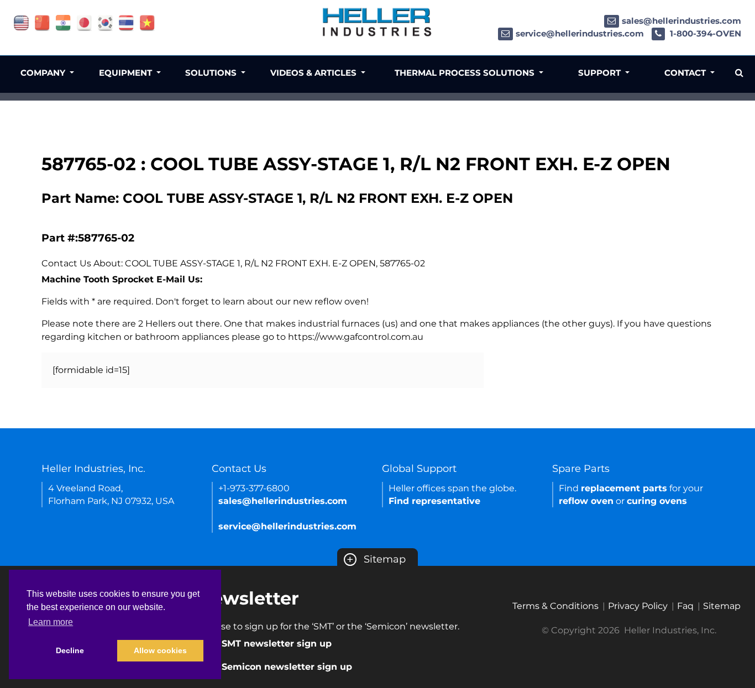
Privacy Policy (638, 606)
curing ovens (657, 501)
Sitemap (376, 559)
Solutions (212, 72)
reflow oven (586, 501)
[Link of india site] (63, 22)
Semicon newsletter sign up (287, 666)
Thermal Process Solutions (466, 72)
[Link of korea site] (105, 22)
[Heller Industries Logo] (377, 22)
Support (600, 72)
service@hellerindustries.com (580, 33)
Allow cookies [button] (160, 650)
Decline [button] (70, 650)
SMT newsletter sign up (277, 643)
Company (43, 72)
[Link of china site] (42, 22)
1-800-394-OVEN (704, 33)
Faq (685, 606)
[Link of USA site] (21, 22)
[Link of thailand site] (126, 22)
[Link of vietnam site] (147, 22)
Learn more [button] (50, 622)
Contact (686, 72)
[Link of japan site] (84, 22)
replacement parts (624, 488)
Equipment (126, 72)
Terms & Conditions (555, 606)
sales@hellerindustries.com (681, 20)
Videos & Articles (314, 72)
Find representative (434, 501)
